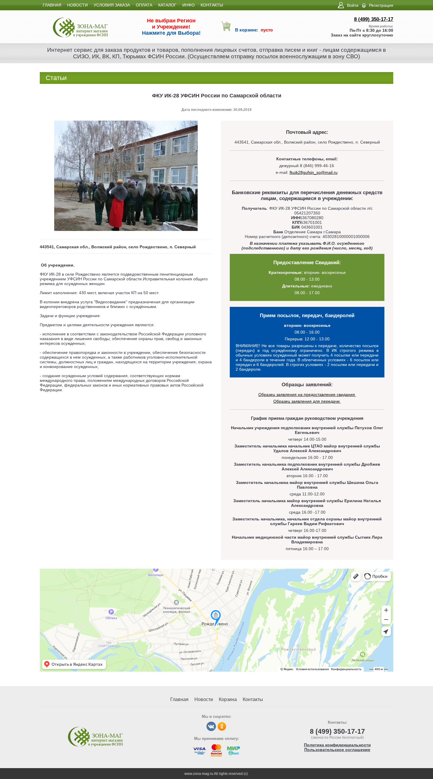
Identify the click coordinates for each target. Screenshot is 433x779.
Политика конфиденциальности (337, 745)
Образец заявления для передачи (307, 401)
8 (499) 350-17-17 (373, 19)
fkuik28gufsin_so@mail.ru (314, 172)
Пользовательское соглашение (337, 749)
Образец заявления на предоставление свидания (307, 394)
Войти (352, 5)
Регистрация (381, 5)
